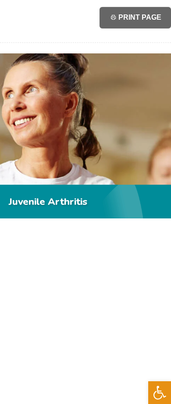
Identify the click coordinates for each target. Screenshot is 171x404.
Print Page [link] (139, 17)
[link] (159, 392)
